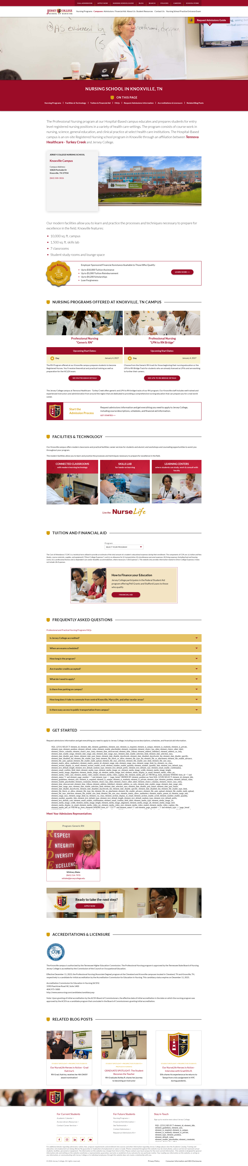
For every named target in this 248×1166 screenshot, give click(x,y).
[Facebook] (59, 1139)
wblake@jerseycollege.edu (73, 878)
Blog (141, 3)
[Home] (59, 11)
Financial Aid (126, 595)
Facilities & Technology (75, 103)
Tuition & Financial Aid (100, 103)
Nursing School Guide (123, 3)
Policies (164, 3)
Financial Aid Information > (124, 1122)
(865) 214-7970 (73, 875)
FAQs (117, 103)
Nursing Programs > (121, 1118)
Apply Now (103, 3)
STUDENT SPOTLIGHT (59, 1063)
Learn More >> (182, 272)
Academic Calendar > (65, 1118)
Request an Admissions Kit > (124, 1133)
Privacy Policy (154, 1161)
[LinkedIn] (74, 1139)
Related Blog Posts (195, 103)
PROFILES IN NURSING (124, 1067)
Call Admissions (84, 3)
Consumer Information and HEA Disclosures (184, 1161)
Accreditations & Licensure (170, 103)
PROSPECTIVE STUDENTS (78, 1063)
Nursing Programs (53, 103)
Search (152, 3)
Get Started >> (108, 415)
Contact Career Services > (67, 1125)
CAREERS (177, 3)
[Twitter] (82, 1139)
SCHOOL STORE (192, 3)
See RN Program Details (85, 378)
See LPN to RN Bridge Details (162, 378)
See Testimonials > (120, 1125)
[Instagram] (67, 1139)
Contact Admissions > (122, 1129)
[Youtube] (90, 1139)
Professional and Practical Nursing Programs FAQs (69, 630)
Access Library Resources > (68, 1122)
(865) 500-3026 (57, 178)
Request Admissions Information (139, 103)
